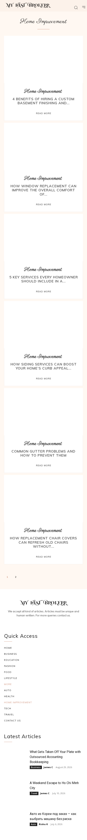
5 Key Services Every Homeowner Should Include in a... (43, 279)
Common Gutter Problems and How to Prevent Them (43, 453)
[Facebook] (34, 622)
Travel (34, 793)
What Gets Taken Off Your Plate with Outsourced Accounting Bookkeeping (55, 757)
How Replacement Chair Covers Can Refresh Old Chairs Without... (43, 542)
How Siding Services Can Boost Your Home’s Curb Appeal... (44, 366)
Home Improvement (43, 91)
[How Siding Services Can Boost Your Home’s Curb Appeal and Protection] (43, 324)
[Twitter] (53, 622)
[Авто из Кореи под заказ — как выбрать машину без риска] (16, 821)
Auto (33, 824)
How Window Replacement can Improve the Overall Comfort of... (43, 190)
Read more (43, 113)
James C (48, 767)
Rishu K (43, 824)
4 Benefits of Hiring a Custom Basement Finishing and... (43, 101)
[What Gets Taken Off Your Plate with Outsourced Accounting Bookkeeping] (16, 759)
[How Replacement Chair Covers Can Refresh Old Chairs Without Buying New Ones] (43, 498)
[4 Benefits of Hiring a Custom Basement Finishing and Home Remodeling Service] (43, 59)
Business (36, 767)
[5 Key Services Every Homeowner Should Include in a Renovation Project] (43, 237)
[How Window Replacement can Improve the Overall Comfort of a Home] (43, 146)
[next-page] (25, 577)
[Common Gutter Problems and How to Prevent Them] (43, 411)
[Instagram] (43, 622)
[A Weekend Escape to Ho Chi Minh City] (16, 790)
